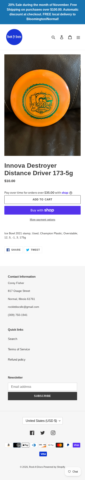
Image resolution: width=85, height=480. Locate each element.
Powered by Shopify (54, 467)
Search (12, 338)
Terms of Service (19, 349)
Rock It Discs (36, 467)
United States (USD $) (41, 420)
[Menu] (78, 37)
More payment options (42, 219)
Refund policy (17, 359)
